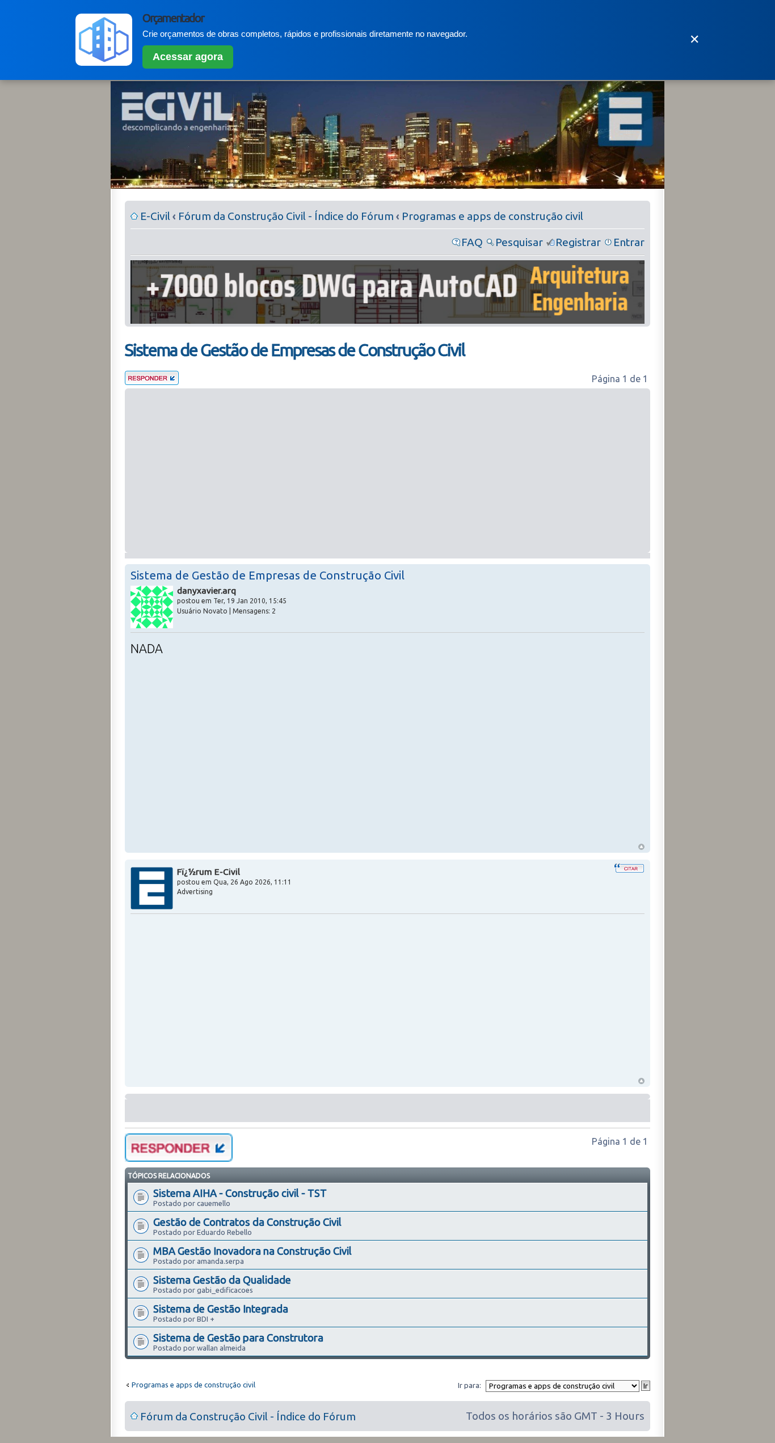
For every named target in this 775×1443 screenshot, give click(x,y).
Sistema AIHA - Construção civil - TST (240, 1193)
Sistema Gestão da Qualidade (222, 1279)
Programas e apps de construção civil (492, 216)
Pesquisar (519, 242)
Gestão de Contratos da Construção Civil (247, 1222)
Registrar (578, 242)
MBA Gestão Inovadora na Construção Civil (252, 1250)
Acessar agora (188, 56)
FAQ (472, 242)
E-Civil (155, 216)
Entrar (629, 242)
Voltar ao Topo (641, 847)
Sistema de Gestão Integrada (220, 1308)
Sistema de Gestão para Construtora (238, 1337)
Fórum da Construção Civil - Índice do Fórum (286, 216)
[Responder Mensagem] (152, 381)
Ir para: (469, 1385)
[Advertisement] (387, 470)
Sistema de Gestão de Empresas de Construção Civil (295, 349)
